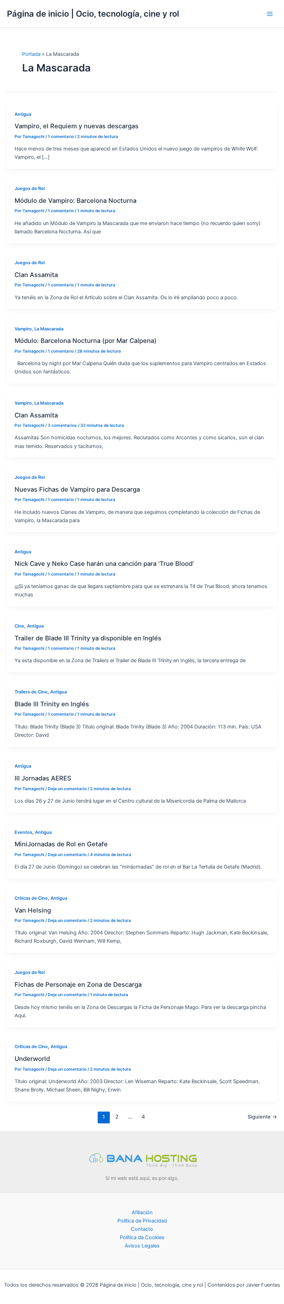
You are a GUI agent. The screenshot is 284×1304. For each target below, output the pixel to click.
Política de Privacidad (142, 1221)
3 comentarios (62, 425)
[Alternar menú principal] (270, 14)
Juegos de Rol (30, 188)
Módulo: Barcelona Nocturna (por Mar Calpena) (86, 340)
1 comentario (61, 136)
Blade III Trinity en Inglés (52, 704)
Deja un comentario (67, 788)
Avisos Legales (142, 1246)
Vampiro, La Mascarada (39, 328)
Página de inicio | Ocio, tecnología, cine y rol (93, 14)
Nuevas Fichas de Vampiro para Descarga (77, 489)
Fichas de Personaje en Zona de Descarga (78, 984)
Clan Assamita (36, 274)
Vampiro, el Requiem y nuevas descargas (77, 126)
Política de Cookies (142, 1237)
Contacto (142, 1229)
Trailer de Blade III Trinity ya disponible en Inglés (88, 638)
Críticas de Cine (31, 898)
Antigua (23, 114)
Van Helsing (33, 910)
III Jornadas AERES (43, 778)
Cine (19, 626)
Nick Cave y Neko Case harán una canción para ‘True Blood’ (104, 563)
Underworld (32, 1058)
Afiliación (142, 1212)
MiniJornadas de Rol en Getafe (61, 844)
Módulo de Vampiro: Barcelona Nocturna (75, 200)
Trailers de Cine (31, 691)
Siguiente (262, 1117)
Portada (31, 54)
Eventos (23, 832)
